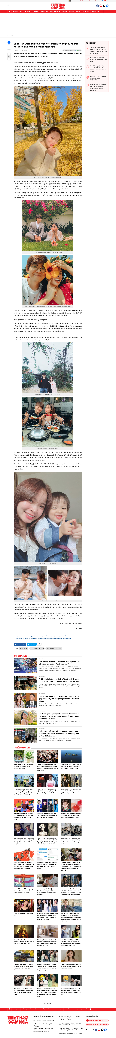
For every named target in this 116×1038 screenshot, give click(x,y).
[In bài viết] (8, 49)
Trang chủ (10, 36)
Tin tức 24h (27, 11)
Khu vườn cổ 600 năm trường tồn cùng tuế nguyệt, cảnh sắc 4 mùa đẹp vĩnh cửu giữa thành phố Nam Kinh (23, 967)
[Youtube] (105, 0)
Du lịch (71, 11)
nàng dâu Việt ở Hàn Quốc (53, 648)
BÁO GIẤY (73, 0)
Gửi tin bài (98, 0)
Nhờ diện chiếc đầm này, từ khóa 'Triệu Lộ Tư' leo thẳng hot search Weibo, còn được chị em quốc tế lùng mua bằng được (47, 967)
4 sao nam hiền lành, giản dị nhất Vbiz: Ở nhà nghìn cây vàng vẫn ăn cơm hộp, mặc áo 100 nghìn (47, 815)
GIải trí (78, 11)
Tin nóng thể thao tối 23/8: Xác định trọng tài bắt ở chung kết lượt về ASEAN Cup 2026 (98, 87)
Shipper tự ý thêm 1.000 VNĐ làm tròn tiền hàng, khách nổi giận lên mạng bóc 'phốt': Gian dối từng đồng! (47, 865)
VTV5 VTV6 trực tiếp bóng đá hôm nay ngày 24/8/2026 (98, 78)
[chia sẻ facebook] (8, 45)
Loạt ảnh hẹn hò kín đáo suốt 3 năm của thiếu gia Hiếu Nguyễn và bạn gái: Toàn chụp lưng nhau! (71, 791)
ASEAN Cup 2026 (17, 11)
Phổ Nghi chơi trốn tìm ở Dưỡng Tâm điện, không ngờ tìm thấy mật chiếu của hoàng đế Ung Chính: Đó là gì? (59, 680)
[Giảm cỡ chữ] (9, 59)
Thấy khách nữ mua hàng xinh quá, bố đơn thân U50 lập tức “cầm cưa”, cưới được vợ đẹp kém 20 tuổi (41, 636)
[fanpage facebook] (97, 5)
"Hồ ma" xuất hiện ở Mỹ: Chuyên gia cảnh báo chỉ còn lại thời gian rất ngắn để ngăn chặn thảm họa (71, 766)
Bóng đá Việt (44, 11)
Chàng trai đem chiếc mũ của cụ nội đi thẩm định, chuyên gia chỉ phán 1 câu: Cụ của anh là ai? (46, 791)
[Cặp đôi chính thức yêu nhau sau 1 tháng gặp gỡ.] (48, 367)
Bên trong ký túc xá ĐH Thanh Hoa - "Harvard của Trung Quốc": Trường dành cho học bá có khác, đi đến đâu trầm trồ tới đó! (47, 942)
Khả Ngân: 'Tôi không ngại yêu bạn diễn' (23, 914)
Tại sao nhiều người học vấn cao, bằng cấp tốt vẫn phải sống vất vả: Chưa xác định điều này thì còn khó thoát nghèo (47, 767)
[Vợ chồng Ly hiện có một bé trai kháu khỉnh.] (48, 517)
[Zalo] (107, 5)
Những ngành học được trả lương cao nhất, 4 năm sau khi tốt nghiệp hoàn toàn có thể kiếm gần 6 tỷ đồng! (23, 816)
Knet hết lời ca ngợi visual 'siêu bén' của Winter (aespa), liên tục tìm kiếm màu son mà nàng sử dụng (71, 815)
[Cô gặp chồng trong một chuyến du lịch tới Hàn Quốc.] (48, 225)
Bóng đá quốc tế (55, 11)
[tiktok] (104, 5)
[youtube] (101, 5)
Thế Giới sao (85, 11)
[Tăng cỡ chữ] (9, 53)
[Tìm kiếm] (8, 5)
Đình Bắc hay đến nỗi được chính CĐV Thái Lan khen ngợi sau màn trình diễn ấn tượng (98, 68)
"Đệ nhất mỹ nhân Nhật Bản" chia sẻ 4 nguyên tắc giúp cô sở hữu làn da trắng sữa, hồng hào (71, 966)
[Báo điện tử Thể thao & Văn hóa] (58, 6)
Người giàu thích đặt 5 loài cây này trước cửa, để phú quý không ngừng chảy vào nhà (24, 766)
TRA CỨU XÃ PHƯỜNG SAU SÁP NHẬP (85, 0)
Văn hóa (64, 11)
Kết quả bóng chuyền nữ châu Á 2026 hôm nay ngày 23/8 (98, 59)
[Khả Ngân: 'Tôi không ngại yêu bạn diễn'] (24, 905)
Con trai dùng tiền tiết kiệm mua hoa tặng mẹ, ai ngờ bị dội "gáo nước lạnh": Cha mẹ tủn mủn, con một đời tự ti (46, 891)
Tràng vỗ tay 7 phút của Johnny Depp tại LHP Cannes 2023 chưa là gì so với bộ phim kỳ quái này (24, 941)
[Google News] (72, 50)
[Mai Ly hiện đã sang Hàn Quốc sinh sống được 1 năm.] (48, 131)
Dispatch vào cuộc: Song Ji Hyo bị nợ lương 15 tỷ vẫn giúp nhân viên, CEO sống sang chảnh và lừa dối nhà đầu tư (59, 698)
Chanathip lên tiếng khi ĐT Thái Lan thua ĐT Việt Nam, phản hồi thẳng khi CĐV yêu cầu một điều (98, 50)
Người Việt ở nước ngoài (37, 648)
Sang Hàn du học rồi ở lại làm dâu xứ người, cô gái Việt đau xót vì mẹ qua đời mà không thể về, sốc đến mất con (43, 638)
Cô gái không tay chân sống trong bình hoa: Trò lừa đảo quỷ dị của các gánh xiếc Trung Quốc (23, 890)
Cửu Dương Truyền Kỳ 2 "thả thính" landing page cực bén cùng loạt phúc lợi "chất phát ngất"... (59, 663)
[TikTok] (108, 0)
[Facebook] (102, 0)
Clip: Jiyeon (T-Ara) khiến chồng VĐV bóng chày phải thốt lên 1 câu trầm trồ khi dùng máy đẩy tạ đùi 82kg (23, 991)
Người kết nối (23, 648)
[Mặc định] (9, 56)
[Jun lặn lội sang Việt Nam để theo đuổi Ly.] (48, 422)
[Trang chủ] (9, 11)
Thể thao (35, 11)
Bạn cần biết (95, 11)
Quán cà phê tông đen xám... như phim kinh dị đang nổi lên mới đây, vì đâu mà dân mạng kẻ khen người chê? (71, 841)
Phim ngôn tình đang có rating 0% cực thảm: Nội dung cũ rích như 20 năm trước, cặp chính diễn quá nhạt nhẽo (71, 991)
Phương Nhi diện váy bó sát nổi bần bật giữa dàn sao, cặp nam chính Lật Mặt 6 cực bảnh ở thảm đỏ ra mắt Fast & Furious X (47, 916)
